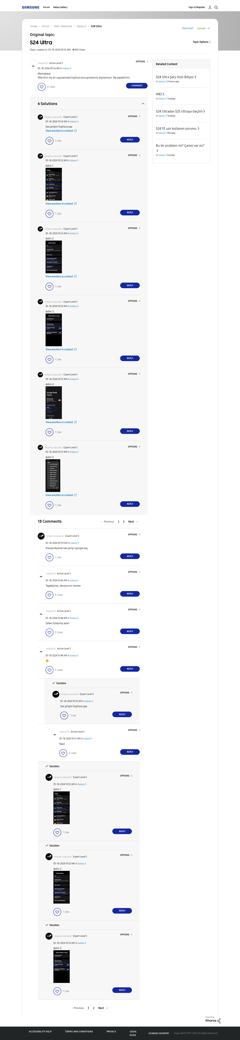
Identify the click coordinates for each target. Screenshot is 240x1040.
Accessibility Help (40, 1031)
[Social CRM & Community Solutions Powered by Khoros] (213, 1019)
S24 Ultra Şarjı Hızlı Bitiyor (175, 77)
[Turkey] (30, 7)
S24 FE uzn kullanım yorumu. (176, 129)
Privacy (111, 1031)
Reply (130, 139)
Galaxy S (67, 68)
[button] (142, 61)
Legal (133, 1031)
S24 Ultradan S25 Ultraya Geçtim (179, 111)
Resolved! (187, 28)
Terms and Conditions (79, 1031)
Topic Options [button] (200, 42)
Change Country (159, 1033)
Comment (136, 85)
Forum (46, 7)
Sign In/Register (197, 7)
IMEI (159, 94)
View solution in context (59, 130)
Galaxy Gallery (60, 7)
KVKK (133, 1035)
